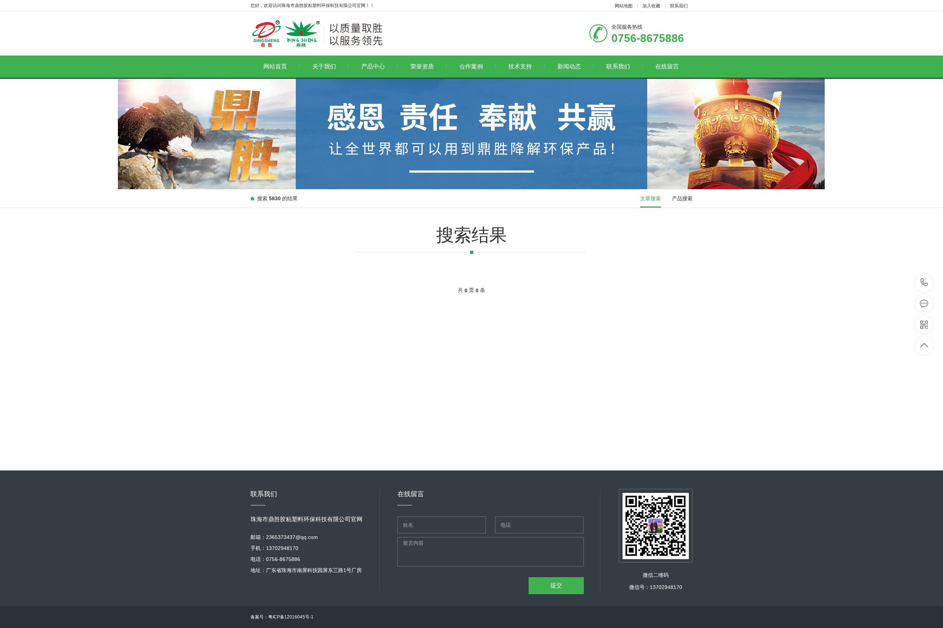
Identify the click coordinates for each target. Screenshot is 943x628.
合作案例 (471, 66)
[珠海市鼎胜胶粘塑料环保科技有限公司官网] (345, 33)
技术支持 (520, 66)
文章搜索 (650, 198)
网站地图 (623, 5)
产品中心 (373, 66)
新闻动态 (569, 66)
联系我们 (679, 5)
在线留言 (667, 66)
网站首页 (275, 66)
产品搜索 (682, 198)
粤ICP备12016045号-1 (290, 617)
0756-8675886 (924, 283)
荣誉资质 (422, 66)
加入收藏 (651, 5)
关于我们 (324, 66)
